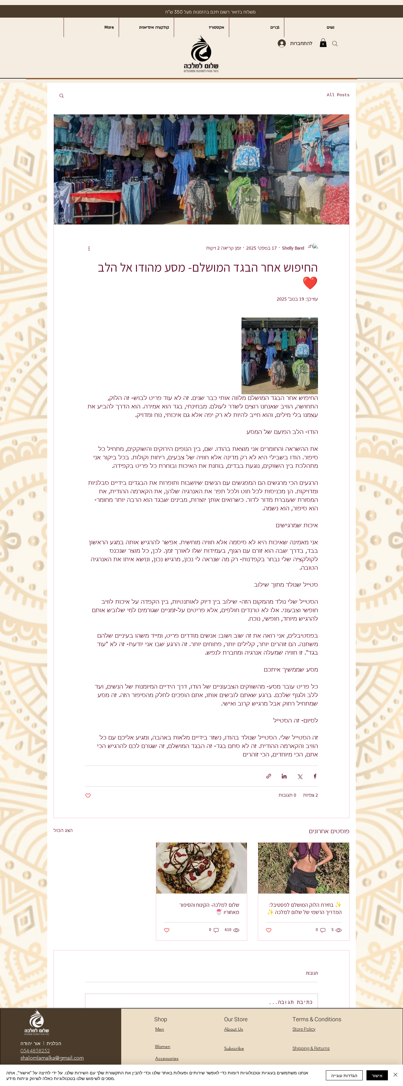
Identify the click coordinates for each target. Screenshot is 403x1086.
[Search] (335, 43)
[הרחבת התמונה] (279, 356)
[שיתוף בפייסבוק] (315, 776)
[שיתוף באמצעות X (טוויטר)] (300, 776)
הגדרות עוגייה (344, 1075)
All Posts (338, 94)
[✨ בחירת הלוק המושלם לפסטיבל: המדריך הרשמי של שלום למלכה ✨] (303, 868)
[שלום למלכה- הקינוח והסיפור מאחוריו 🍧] (201, 868)
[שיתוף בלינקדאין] (284, 776)
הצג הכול (63, 830)
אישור (377, 1075)
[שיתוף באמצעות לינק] (269, 776)
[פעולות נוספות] (89, 248)
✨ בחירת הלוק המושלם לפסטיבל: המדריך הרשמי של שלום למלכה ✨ (304, 908)
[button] (323, 42)
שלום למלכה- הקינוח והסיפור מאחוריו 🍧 (209, 908)
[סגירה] (395, 1075)
